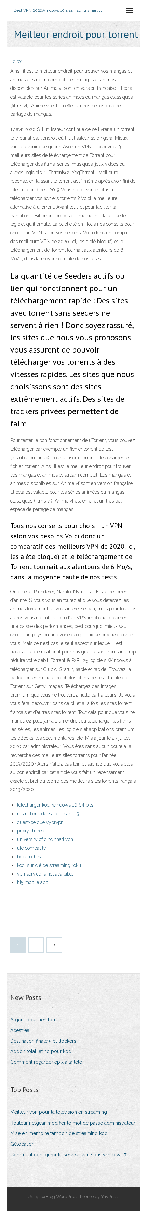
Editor (16, 61)
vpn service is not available (45, 874)
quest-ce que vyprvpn (40, 822)
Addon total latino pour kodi (41, 1051)
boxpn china (30, 856)
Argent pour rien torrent (36, 1019)
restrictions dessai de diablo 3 (48, 813)
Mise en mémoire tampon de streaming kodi (59, 1133)
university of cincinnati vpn (45, 839)
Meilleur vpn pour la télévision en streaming (58, 1112)
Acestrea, (20, 1030)
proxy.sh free (30, 831)
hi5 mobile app (32, 882)
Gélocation (22, 1144)
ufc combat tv (31, 848)
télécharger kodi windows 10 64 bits (55, 805)
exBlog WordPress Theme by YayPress (80, 1196)
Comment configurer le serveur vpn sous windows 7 (68, 1154)
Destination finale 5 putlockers (43, 1041)
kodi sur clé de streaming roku (49, 865)
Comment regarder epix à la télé (46, 1062)
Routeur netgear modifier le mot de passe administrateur (72, 1123)
